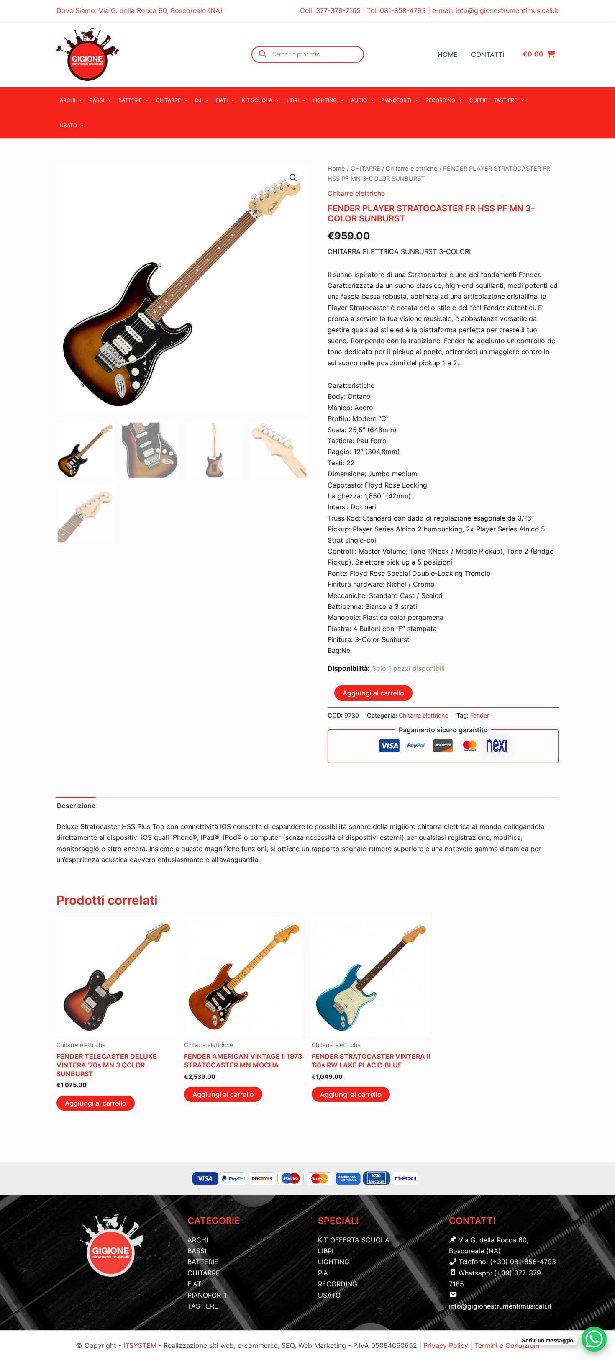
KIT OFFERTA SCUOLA (354, 1240)
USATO (68, 125)
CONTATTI (487, 54)
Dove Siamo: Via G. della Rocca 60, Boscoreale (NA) (139, 10)
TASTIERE (505, 100)
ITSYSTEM (139, 1345)
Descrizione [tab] (76, 805)
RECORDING (440, 100)
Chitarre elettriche (412, 168)
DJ (198, 100)
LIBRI (293, 100)
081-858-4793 (403, 10)
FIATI (222, 100)
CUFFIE (478, 100)
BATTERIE (130, 100)
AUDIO (359, 100)
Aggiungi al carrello (373, 693)
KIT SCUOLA (257, 100)
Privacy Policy (446, 1345)
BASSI (97, 100)
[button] (293, 177)
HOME (448, 54)
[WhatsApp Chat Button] (594, 1339)
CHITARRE (168, 100)
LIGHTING (325, 100)
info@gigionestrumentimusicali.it (507, 10)
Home (336, 168)
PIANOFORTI (396, 100)
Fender (479, 715)
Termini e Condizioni (506, 1345)
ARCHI (67, 100)
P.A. (324, 1273)
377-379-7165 (339, 10)
